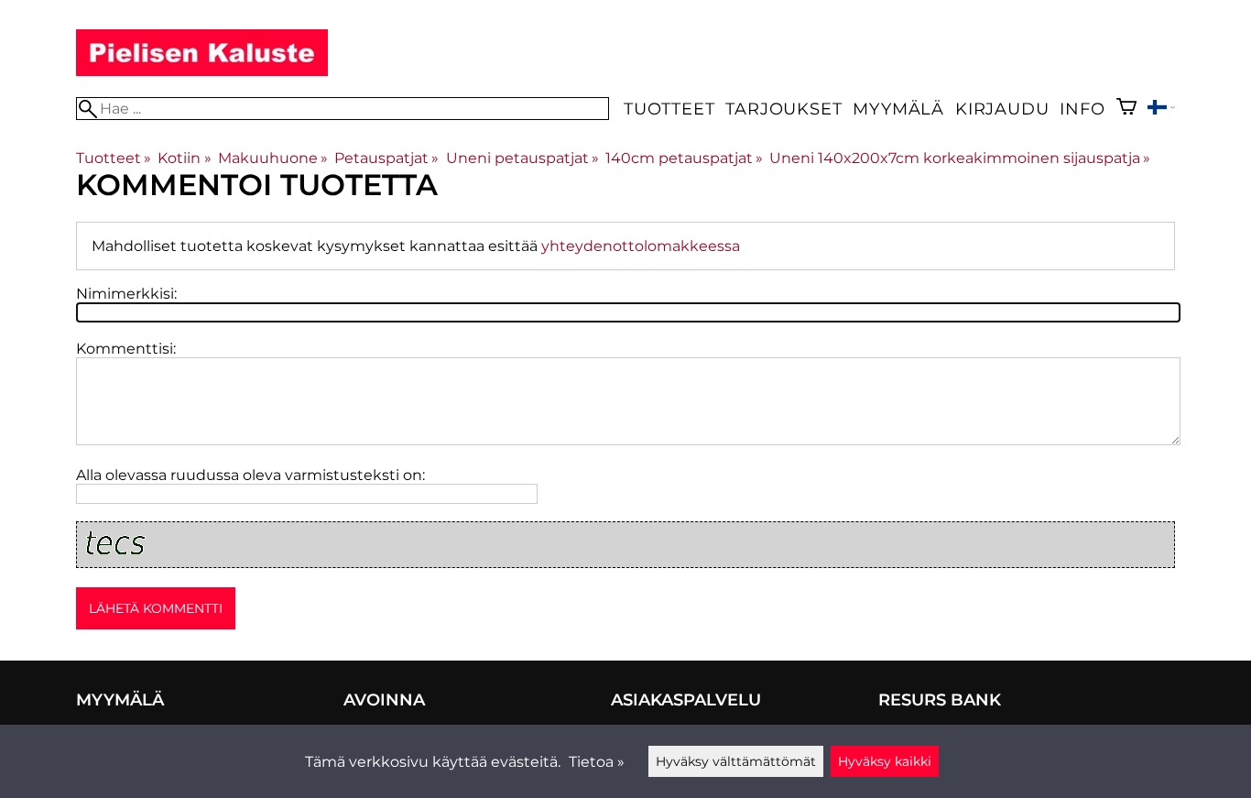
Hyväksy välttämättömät (736, 761)
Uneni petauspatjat (522, 158)
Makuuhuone (273, 158)
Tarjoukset (783, 108)
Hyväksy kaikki (884, 761)
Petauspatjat (386, 158)
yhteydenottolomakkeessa (640, 246)
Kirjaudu (1002, 108)
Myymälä (898, 108)
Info (1082, 108)
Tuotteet (669, 108)
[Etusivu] (202, 71)
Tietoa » (597, 762)
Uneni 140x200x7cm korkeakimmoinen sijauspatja (959, 158)
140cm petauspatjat (684, 158)
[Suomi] (1161, 109)
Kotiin (184, 158)
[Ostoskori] (1126, 108)
